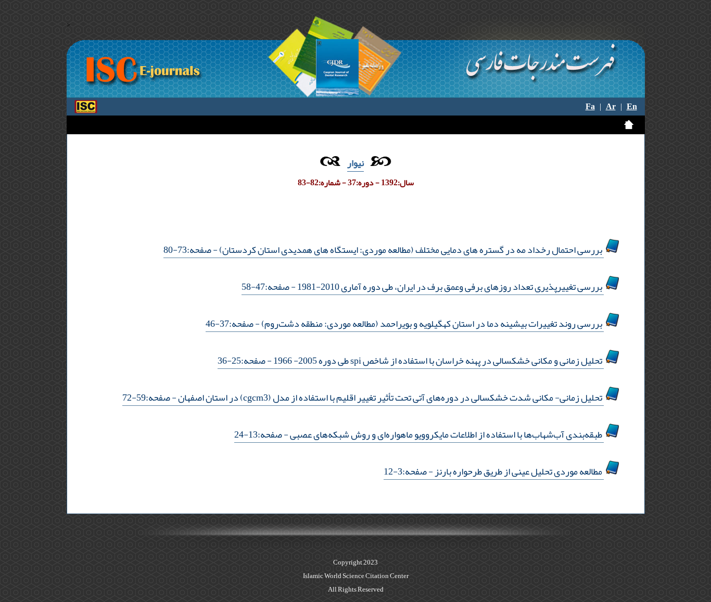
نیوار (355, 162)
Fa (590, 106)
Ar (611, 106)
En (632, 106)
